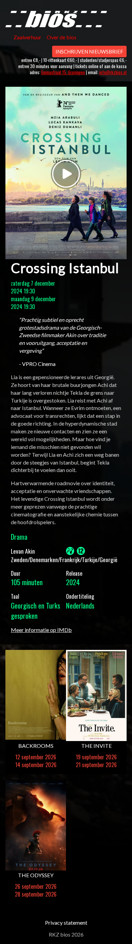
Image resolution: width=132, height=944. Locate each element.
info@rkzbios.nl (113, 72)
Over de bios (61, 37)
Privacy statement (66, 922)
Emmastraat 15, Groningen (63, 72)
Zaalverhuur (27, 37)
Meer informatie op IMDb (41, 630)
